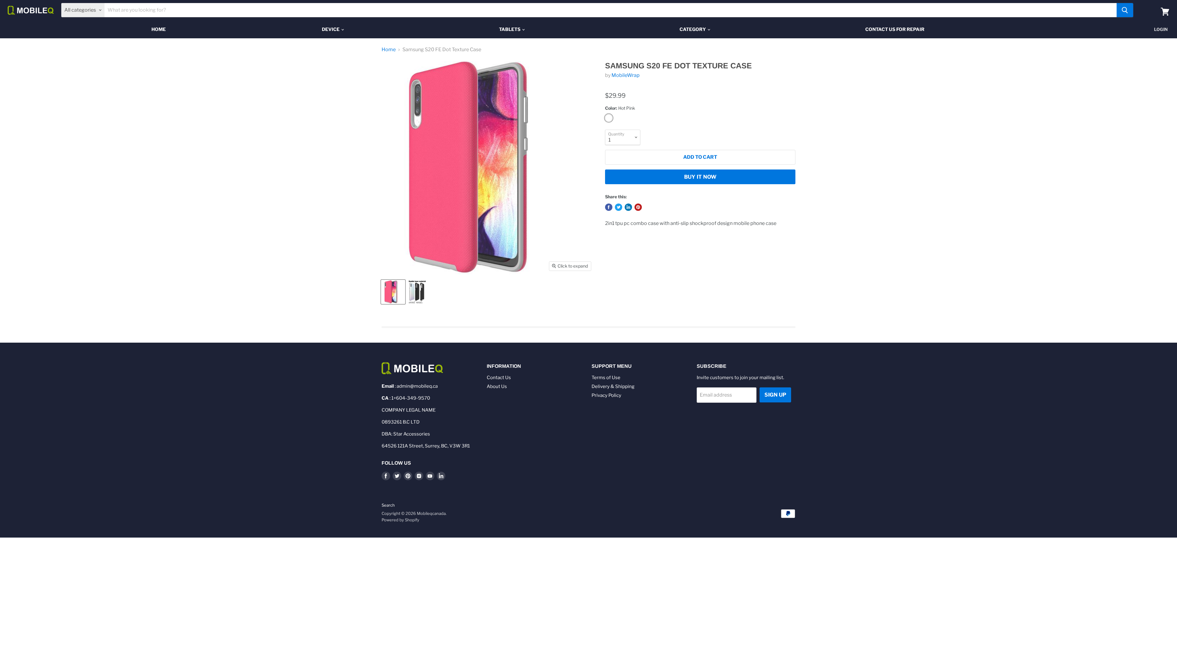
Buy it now (700, 177)
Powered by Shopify (400, 519)
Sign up (775, 395)
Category (693, 29)
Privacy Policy (606, 395)
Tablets (510, 29)
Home (158, 29)
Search (388, 505)
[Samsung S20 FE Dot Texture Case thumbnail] (393, 292)
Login (1161, 29)
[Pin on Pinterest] (638, 207)
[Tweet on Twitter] (618, 207)
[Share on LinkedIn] (628, 207)
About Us (497, 386)
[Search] (1125, 10)
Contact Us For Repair (894, 29)
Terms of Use (606, 377)
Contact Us (499, 377)
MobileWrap (625, 75)
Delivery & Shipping (613, 386)
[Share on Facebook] (608, 207)
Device (331, 29)
